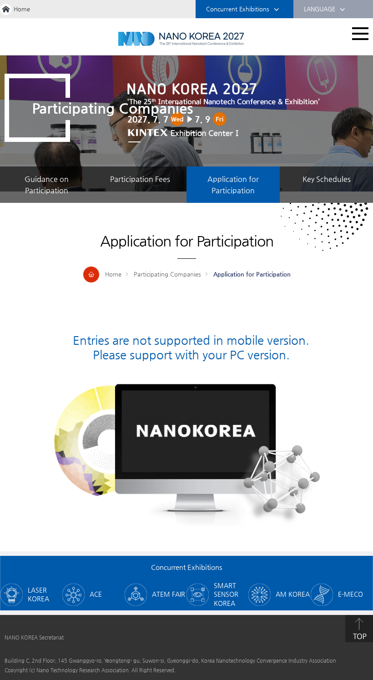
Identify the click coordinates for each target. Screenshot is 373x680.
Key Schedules (326, 179)
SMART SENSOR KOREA (226, 594)
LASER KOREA (38, 594)
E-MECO (350, 594)
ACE (96, 594)
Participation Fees (140, 179)
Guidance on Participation (47, 185)
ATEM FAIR (168, 594)
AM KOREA (293, 594)
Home (22, 8)
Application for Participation (233, 185)
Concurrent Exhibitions (237, 8)
